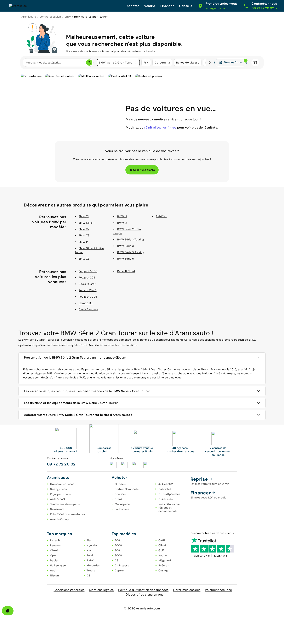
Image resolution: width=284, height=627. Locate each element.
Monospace (122, 504)
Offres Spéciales (169, 494)
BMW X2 (84, 229)
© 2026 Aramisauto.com (142, 608)
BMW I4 (84, 242)
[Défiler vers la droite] (210, 62)
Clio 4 (162, 545)
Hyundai (92, 545)
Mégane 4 (164, 560)
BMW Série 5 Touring (130, 252)
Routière (120, 494)
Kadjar (162, 555)
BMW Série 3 (125, 246)
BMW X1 (84, 216)
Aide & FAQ (57, 499)
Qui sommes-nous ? (63, 484)
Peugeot (55, 545)
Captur (119, 570)
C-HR (162, 540)
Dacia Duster (87, 284)
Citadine (120, 484)
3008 (118, 555)
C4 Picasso (122, 565)
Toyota (91, 570)
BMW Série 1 (86, 222)
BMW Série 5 (125, 258)
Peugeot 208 (87, 277)
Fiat (89, 540)
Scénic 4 (164, 565)
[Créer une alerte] (8, 610)
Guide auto (165, 499)
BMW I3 (122, 216)
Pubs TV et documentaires (67, 514)
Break (118, 499)
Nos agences (58, 489)
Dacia (54, 560)
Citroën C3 (86, 303)
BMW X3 (84, 235)
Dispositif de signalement (144, 594)
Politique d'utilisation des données (143, 590)
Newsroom (57, 509)
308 (117, 550)
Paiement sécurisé (218, 590)
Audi (53, 570)
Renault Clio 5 (88, 290)
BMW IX (122, 222)
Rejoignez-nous (60, 494)
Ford (90, 555)
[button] (136, 62)
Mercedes (93, 565)
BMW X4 (161, 216)
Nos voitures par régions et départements (169, 507)
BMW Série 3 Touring (130, 239)
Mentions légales (101, 590)
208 (117, 540)
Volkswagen (58, 565)
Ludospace (122, 509)
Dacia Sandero (88, 309)
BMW (90, 560)
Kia (89, 550)
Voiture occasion (50, 16)
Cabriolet (164, 489)
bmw (68, 16)
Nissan (54, 575)
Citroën (55, 550)
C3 (116, 560)
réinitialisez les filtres (160, 127)
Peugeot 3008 (88, 271)
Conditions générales (69, 590)
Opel (53, 555)
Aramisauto (28, 16)
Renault (55, 540)
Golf (161, 550)
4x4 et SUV (165, 484)
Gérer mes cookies (186, 590)
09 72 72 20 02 (61, 464)
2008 (118, 545)
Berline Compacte (127, 489)
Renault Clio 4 (126, 271)
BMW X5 (84, 258)
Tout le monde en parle (65, 504)
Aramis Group (59, 519)
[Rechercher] (89, 62)
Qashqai (163, 570)
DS (88, 575)
